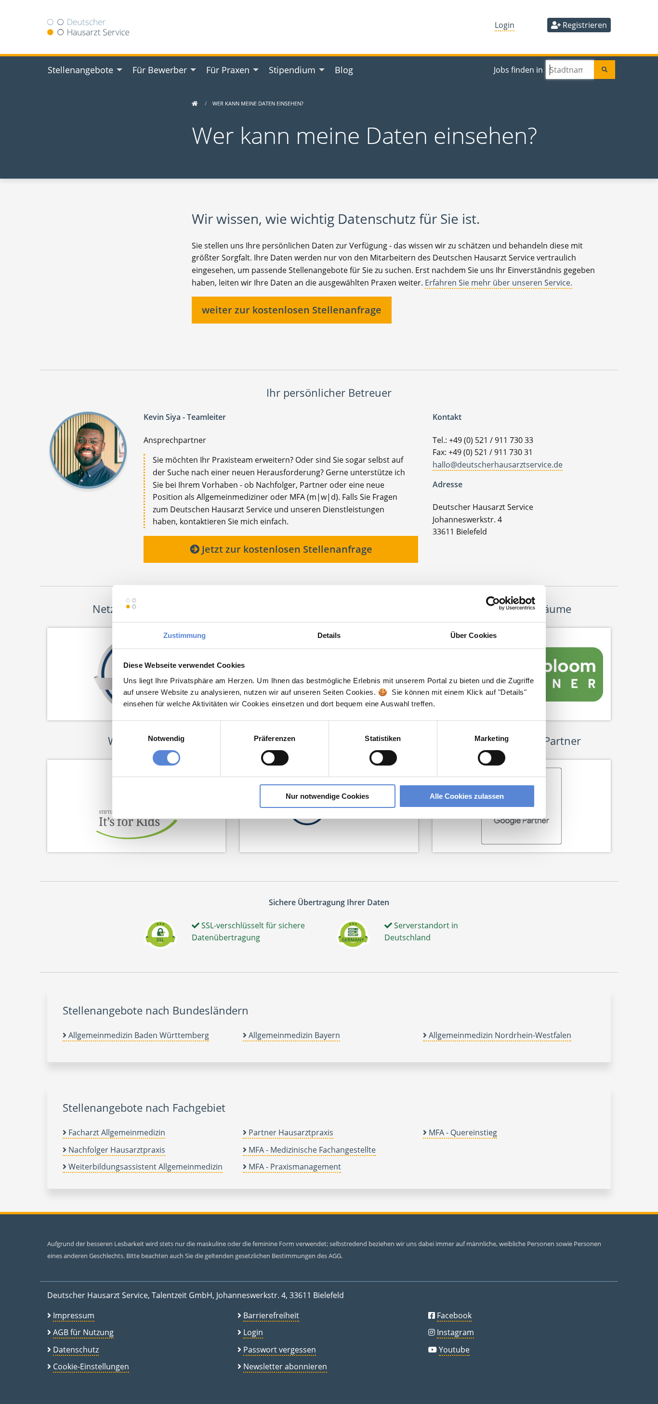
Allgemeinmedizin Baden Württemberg (137, 1035)
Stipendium (292, 70)
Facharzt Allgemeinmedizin (115, 1132)
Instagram (455, 1332)
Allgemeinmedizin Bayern (293, 1035)
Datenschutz (76, 1349)
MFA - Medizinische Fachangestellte (311, 1149)
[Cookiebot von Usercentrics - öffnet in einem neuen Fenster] (493, 603)
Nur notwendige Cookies (327, 796)
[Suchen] (604, 69)
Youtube (454, 1349)
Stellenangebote (80, 70)
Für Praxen (228, 70)
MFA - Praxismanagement (294, 1166)
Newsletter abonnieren (285, 1366)
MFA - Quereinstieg (462, 1132)
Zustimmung (184, 635)
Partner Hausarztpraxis (290, 1132)
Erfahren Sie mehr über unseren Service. (498, 282)
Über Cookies (473, 635)
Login (504, 25)
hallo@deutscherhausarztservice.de (498, 464)
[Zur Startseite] (194, 103)
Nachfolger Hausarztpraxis (115, 1149)
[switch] (275, 758)
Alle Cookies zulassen (467, 796)
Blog (344, 70)
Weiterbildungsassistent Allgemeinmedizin (144, 1166)
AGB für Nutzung (83, 1332)
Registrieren (584, 25)
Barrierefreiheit (271, 1315)
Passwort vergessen (279, 1349)
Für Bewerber (159, 70)
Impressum (73, 1315)
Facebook (454, 1315)
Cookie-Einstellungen (91, 1366)
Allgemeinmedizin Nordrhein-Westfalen (499, 1035)
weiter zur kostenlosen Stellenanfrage (292, 309)
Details (329, 635)
